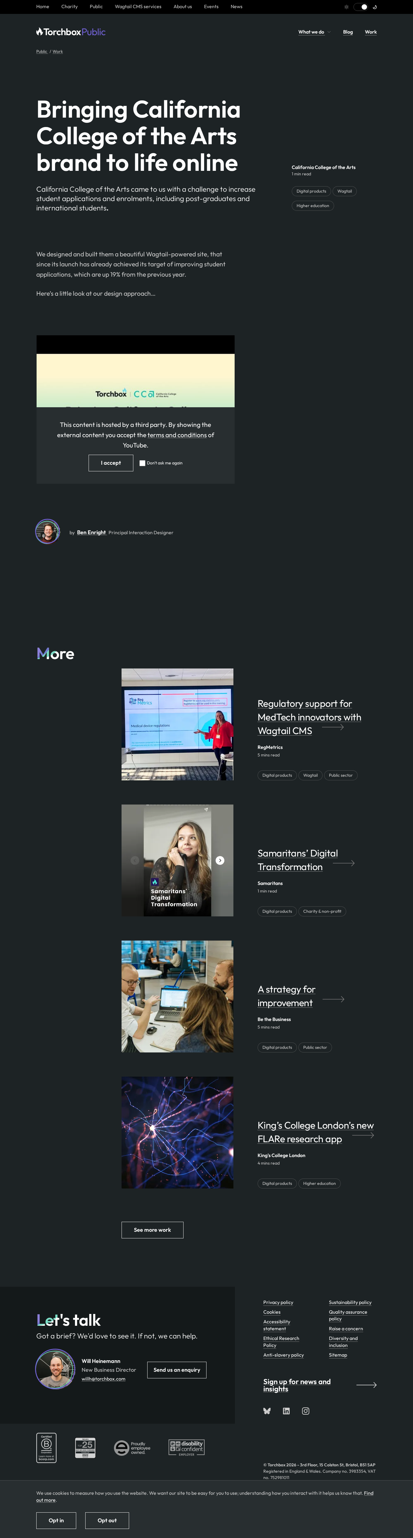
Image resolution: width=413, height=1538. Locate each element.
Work (371, 32)
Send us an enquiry (177, 1369)
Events (211, 6)
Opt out (107, 1520)
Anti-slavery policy (283, 1355)
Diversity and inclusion (343, 1341)
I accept (111, 462)
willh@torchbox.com (103, 1379)
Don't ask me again (165, 463)
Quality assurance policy (348, 1315)
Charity (69, 6)
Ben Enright (92, 532)
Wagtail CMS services (138, 6)
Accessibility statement (276, 1325)
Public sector (341, 775)
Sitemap (338, 1355)
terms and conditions (177, 435)
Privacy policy (278, 1302)
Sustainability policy (350, 1302)
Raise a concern (346, 1328)
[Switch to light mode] (360, 7)
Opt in (56, 1520)
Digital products (311, 191)
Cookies (272, 1312)
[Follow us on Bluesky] (267, 1411)
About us (183, 6)
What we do (311, 32)
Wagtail (344, 191)
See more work (152, 1229)
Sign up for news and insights (297, 1385)
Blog (348, 32)
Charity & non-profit (322, 911)
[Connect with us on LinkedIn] (286, 1411)
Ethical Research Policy (281, 1341)
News (236, 6)
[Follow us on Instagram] (305, 1411)
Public (96, 6)
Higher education (313, 205)
